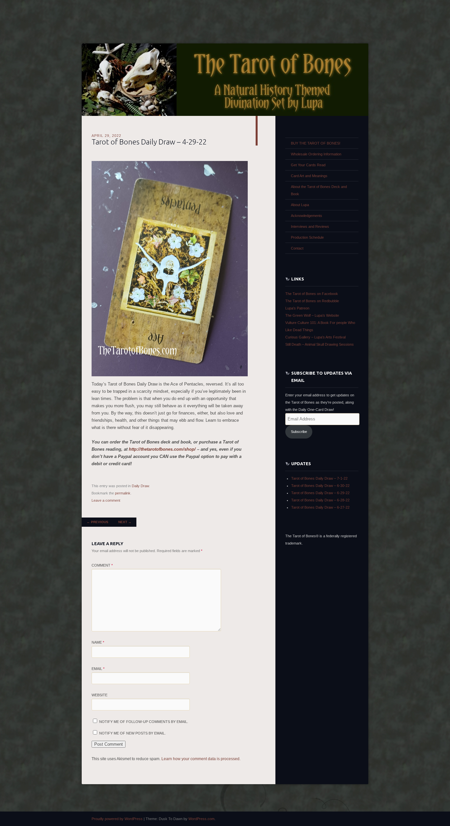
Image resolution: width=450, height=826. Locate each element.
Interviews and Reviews (310, 226)
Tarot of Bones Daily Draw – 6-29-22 (320, 493)
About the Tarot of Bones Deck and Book (319, 190)
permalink (122, 493)
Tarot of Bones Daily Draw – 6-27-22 (320, 507)
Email (98, 669)
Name (98, 642)
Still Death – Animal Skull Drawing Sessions (319, 344)
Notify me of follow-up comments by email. (143, 722)
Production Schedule (307, 237)
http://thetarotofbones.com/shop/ (162, 449)
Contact (297, 248)
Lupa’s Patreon (297, 308)
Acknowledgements (306, 216)
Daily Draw (140, 486)
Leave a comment (106, 500)
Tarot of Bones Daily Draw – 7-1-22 (319, 478)
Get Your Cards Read (308, 165)
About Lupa (300, 205)
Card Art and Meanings (309, 176)
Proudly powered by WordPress (117, 819)
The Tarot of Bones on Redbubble (312, 301)
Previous (97, 522)
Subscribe (299, 432)
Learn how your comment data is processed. (200, 759)
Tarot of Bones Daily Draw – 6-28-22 (320, 500)
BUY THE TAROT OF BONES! (315, 143)
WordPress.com (201, 819)
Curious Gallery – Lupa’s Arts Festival (315, 337)
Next (124, 522)
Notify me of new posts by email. (132, 733)
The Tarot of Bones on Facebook (311, 294)
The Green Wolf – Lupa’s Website (312, 315)
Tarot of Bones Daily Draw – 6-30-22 (320, 486)
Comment (102, 565)
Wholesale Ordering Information (316, 154)
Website (99, 695)
